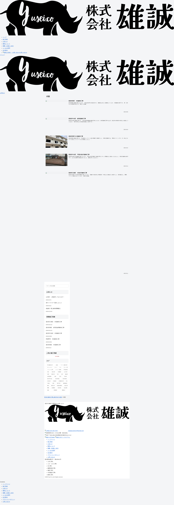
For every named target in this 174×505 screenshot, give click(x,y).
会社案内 (5, 50)
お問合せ (2, 93)
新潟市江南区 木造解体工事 (54, 321)
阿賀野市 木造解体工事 (52, 339)
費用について (6, 43)
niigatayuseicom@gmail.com (76, 430)
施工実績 (5, 39)
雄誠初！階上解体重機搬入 (53, 308)
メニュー (2, 54)
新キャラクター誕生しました (54, 302)
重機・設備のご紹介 (8, 46)
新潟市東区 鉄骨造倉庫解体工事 (55, 327)
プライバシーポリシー (54, 455)
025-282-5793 (54, 430)
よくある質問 (6, 48)
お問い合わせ (23, 52)
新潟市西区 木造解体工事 (53, 344)
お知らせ (5, 41)
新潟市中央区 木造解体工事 (54, 333)
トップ (4, 37)
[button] (67, 286)
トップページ (51, 439)
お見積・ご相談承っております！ (55, 297)
